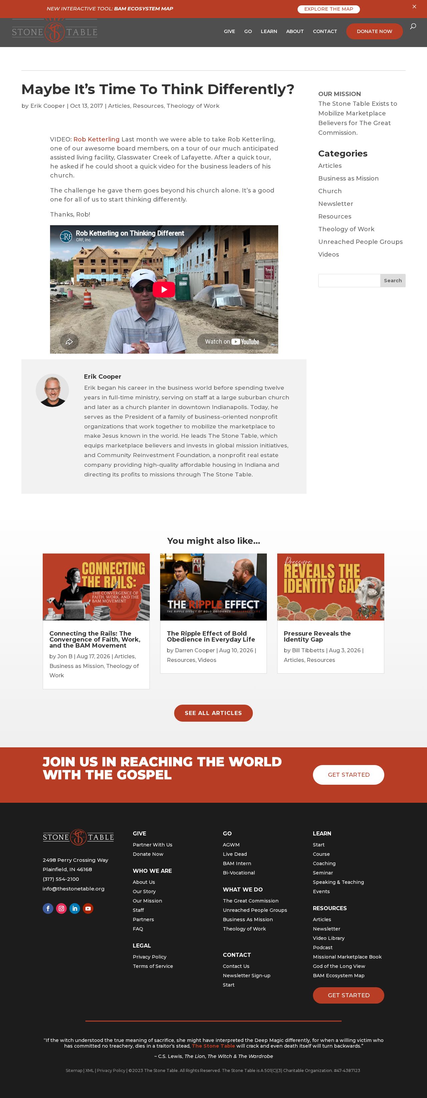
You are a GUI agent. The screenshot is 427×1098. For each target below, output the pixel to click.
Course (321, 854)
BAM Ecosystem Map (339, 976)
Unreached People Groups (360, 242)
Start (229, 985)
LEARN (269, 31)
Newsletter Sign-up (247, 976)
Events (321, 891)
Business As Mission (248, 920)
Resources (148, 105)
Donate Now (148, 854)
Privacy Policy (149, 957)
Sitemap (74, 1070)
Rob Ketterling (96, 139)
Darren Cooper (195, 650)
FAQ (138, 929)
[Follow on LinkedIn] (74, 908)
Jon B (64, 656)
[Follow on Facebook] (48, 908)
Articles (119, 105)
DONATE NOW (374, 31)
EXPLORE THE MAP (328, 9)
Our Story (144, 891)
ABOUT (295, 31)
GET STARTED (349, 995)
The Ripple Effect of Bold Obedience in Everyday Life (211, 636)
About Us (144, 882)
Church (330, 191)
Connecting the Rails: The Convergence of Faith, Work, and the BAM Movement (94, 639)
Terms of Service (153, 966)
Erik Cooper (47, 105)
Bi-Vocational (239, 873)
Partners (143, 920)
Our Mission (147, 901)
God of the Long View (339, 966)
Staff (138, 910)
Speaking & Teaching (338, 882)
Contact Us (236, 966)
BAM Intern (237, 863)
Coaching (324, 863)
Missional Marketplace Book (347, 957)
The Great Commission (251, 901)
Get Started (349, 774)
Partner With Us (152, 845)
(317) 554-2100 (61, 879)
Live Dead (235, 854)
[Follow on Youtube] (88, 908)
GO (248, 31)
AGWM (231, 845)
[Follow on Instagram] (61, 908)
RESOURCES (330, 908)
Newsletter (335, 204)
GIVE (229, 31)
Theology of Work (193, 105)
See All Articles (213, 713)
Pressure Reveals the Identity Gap (317, 636)
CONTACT (325, 31)
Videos (328, 254)
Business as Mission (348, 178)
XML (89, 1070)
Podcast (323, 948)
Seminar (323, 873)
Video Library (329, 938)
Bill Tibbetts (308, 650)
